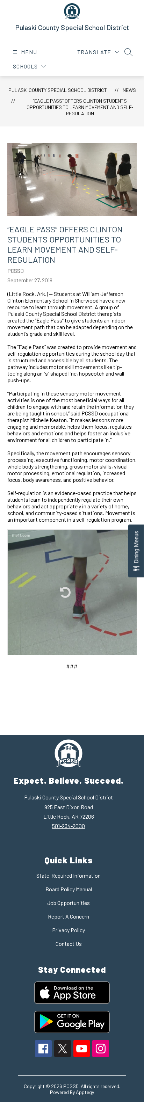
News (129, 90)
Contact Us (69, 943)
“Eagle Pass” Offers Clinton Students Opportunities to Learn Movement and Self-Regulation (80, 107)
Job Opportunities (68, 902)
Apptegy (85, 1092)
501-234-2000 (68, 825)
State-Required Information (68, 875)
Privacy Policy (68, 930)
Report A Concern (68, 916)
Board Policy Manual (68, 889)
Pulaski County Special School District (57, 90)
